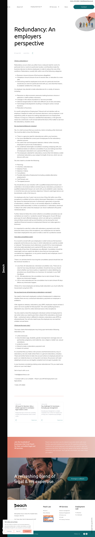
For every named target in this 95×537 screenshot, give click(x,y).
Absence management (64, 510)
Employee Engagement (64, 512)
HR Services (53, 7)
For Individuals (78, 515)
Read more (34, 420)
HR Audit (61, 517)
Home (8, 7)
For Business (78, 512)
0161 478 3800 (74, 1)
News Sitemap (46, 512)
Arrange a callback (77, 479)
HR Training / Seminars (64, 519)
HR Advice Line (62, 515)
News (66, 7)
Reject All (18, 531)
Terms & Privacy (34, 534)
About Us (19, 7)
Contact (84, 7)
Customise (9, 531)
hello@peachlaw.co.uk (86, 1)
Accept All (27, 531)
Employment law (36, 7)
